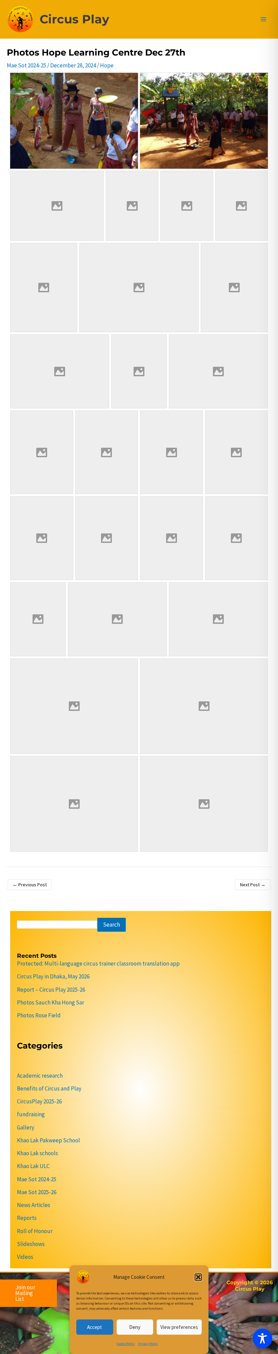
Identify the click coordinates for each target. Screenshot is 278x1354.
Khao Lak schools (37, 1153)
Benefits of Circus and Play (49, 1088)
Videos (25, 1257)
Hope (107, 65)
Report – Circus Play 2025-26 (51, 989)
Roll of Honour (35, 1231)
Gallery (25, 1127)
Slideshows (31, 1244)
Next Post (252, 885)
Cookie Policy (126, 1343)
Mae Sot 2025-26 (36, 1192)
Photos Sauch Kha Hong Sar (50, 1002)
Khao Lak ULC (33, 1166)
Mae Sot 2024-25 (26, 65)
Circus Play (74, 19)
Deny (134, 1327)
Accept (94, 1327)
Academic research (40, 1075)
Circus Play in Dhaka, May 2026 (53, 976)
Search (111, 924)
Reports (27, 1218)
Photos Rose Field (39, 1015)
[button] (198, 1277)
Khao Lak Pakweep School (48, 1140)
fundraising (31, 1114)
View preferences (179, 1327)
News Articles (33, 1205)
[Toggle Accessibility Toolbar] (262, 1338)
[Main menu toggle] (264, 19)
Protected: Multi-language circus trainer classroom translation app (98, 963)
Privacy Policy (148, 1343)
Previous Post (30, 885)
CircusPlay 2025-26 (39, 1101)
